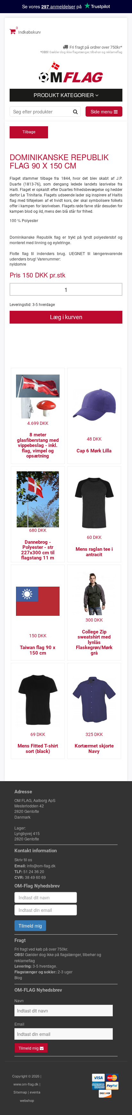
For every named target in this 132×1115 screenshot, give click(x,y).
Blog (18, 978)
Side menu (102, 111)
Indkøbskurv (29, 32)
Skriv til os (23, 860)
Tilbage (28, 132)
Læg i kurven (66, 317)
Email (19, 1024)
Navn (19, 1000)
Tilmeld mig (30, 925)
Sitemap (20, 1092)
